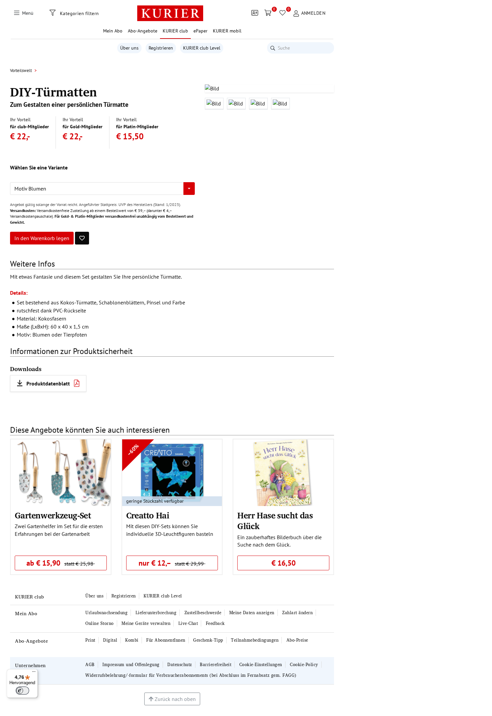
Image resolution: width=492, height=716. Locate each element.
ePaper (200, 31)
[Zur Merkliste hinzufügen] (82, 238)
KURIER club (29, 596)
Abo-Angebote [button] (142, 31)
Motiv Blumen (30, 188)
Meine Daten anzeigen (251, 613)
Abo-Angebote (31, 641)
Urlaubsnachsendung (106, 613)
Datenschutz (179, 664)
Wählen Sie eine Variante (39, 167)
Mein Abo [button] (112, 31)
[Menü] (34, 673)
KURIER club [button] (175, 31)
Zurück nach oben (174, 699)
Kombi (132, 640)
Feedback (215, 623)
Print (90, 640)
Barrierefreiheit (215, 664)
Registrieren (161, 48)
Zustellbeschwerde (203, 613)
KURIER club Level (201, 48)
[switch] (22, 691)
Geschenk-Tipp (208, 640)
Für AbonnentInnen (165, 640)
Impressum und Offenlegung (131, 664)
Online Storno (99, 623)
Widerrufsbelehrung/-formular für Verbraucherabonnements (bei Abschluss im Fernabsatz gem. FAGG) (191, 675)
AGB (90, 664)
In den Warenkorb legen (41, 238)
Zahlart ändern (297, 613)
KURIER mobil (227, 31)
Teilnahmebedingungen (254, 640)
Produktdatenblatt (48, 383)
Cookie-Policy (304, 664)
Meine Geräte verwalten (145, 623)
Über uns (129, 48)
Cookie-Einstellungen (260, 664)
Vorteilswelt (21, 70)
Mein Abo (26, 613)
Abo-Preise (297, 640)
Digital (110, 640)
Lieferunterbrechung (156, 613)
